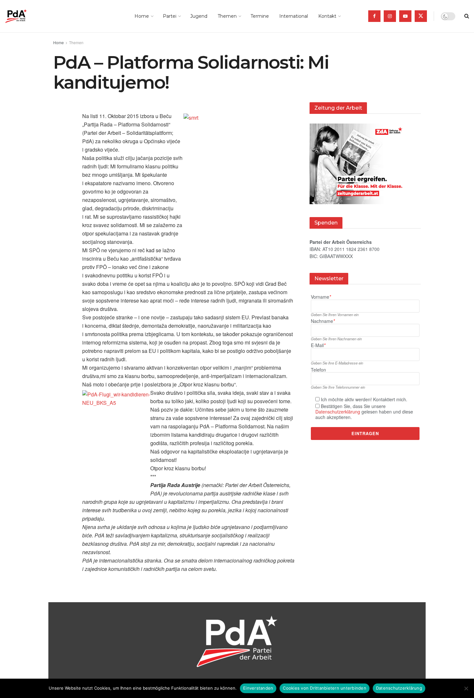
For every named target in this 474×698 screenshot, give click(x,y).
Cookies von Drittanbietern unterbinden (324, 688)
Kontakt (327, 16)
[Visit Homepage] (25, 16)
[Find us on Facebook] (374, 16)
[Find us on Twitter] (421, 16)
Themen (227, 16)
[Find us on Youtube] (405, 16)
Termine (260, 16)
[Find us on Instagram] (390, 16)
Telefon (318, 370)
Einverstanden (258, 688)
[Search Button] (466, 16)
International (293, 16)
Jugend (198, 16)
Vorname (321, 297)
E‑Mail (318, 345)
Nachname (323, 321)
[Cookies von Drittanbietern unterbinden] (466, 688)
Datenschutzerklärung (337, 411)
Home (141, 16)
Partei (169, 16)
